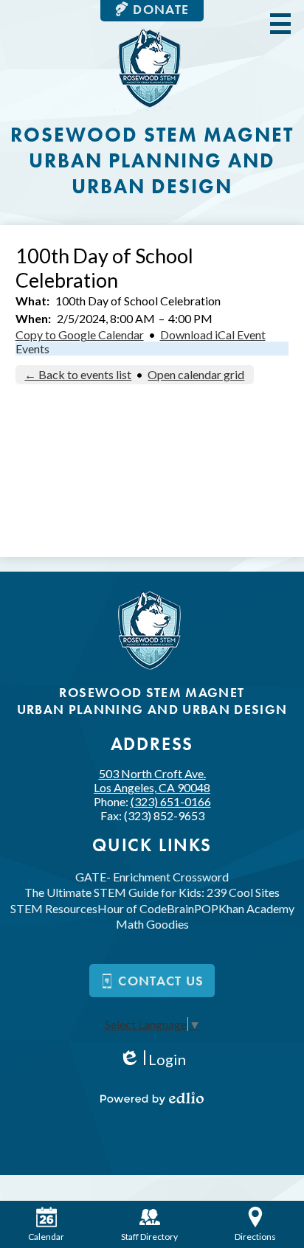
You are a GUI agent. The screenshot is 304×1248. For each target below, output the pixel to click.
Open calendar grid (196, 374)
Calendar (46, 1236)
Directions (255, 1236)
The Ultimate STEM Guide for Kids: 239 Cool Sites (152, 892)
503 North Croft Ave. (152, 780)
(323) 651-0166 (171, 801)
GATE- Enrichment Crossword (152, 877)
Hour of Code (132, 908)
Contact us (161, 980)
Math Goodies (152, 924)
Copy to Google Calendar (79, 334)
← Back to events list (77, 374)
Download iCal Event (213, 334)
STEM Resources (53, 908)
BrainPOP (192, 908)
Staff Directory (149, 1236)
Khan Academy (256, 908)
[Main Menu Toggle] (280, 23)
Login (152, 1059)
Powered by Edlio (152, 1098)
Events (32, 349)
